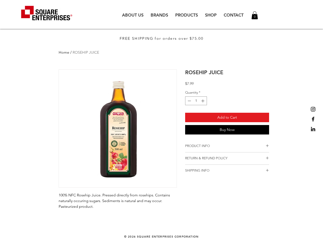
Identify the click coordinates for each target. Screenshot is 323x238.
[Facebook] (313, 119)
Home (64, 52)
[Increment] (203, 101)
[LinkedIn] (313, 129)
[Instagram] (313, 109)
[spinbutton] (196, 101)
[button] (254, 15)
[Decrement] (189, 101)
